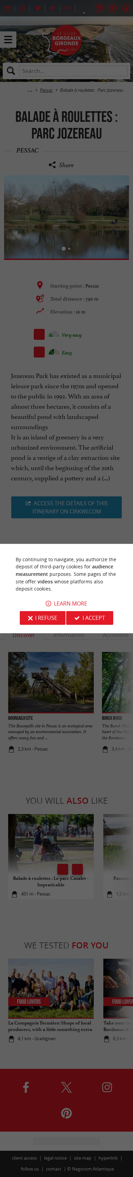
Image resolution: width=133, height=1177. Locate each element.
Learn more (70, 603)
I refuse (46, 618)
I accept (94, 618)
